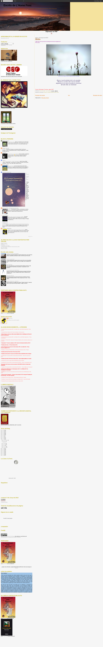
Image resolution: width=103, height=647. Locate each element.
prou (55, 92)
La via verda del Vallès (5, 245)
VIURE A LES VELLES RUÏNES (13, 253)
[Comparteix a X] (54, 91)
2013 (3, 451)
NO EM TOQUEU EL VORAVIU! (13, 281)
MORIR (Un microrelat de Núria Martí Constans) (16, 229)
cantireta (4, 152)
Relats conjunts (5, 164)
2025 (3, 431)
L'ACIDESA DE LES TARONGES (13, 270)
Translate (10, 45)
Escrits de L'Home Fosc (18, 5)
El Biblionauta (5, 222)
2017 (3, 439)
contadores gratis (4, 502)
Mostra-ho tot (30, 236)
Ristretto (9, 209)
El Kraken (3, 244)
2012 (3, 452)
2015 (3, 449)
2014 (3, 450)
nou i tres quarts (4, 247)
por (53, 92)
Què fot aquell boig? (10, 259)
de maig (4, 444)
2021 (3, 435)
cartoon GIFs (5, 636)
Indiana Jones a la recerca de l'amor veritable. (16, 216)
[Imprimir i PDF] (51, 33)
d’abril (4, 445)
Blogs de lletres (4, 243)
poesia (52, 92)
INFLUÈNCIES (9, 264)
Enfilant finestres (5, 140)
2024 (3, 432)
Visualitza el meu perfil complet (13, 320)
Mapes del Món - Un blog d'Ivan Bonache (10, 208)
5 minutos (4, 149)
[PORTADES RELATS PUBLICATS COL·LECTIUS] (8, 312)
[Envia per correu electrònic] (51, 91)
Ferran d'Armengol (11, 536)
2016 (3, 448)
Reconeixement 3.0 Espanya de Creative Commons (11, 537)
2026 (3, 430)
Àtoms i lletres (5, 215)
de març (4, 446)
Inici (69, 95)
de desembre (5, 440)
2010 (3, 455)
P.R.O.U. (37, 39)
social (58, 92)
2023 (3, 433)
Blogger (16, 567)
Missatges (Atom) (45, 97)
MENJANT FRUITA (10, 275)
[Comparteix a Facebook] (55, 91)
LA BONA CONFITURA (6, 228)
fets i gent (45, 92)
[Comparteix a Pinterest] (57, 91)
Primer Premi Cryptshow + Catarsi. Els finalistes (11, 161)
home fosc (10, 318)
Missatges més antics (97, 95)
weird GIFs (5, 313)
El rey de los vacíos (11, 141)
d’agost (4, 441)
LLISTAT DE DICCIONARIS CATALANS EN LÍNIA (10, 246)
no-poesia (48, 92)
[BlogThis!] (53, 91)
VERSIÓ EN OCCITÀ (5, 38)
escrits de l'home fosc (6, 172)
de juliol (4, 443)
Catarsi (3, 160)
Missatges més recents (40, 95)
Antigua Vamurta (5, 148)
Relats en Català (4, 248)
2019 (3, 436)
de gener (4, 447)
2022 (3, 434)
